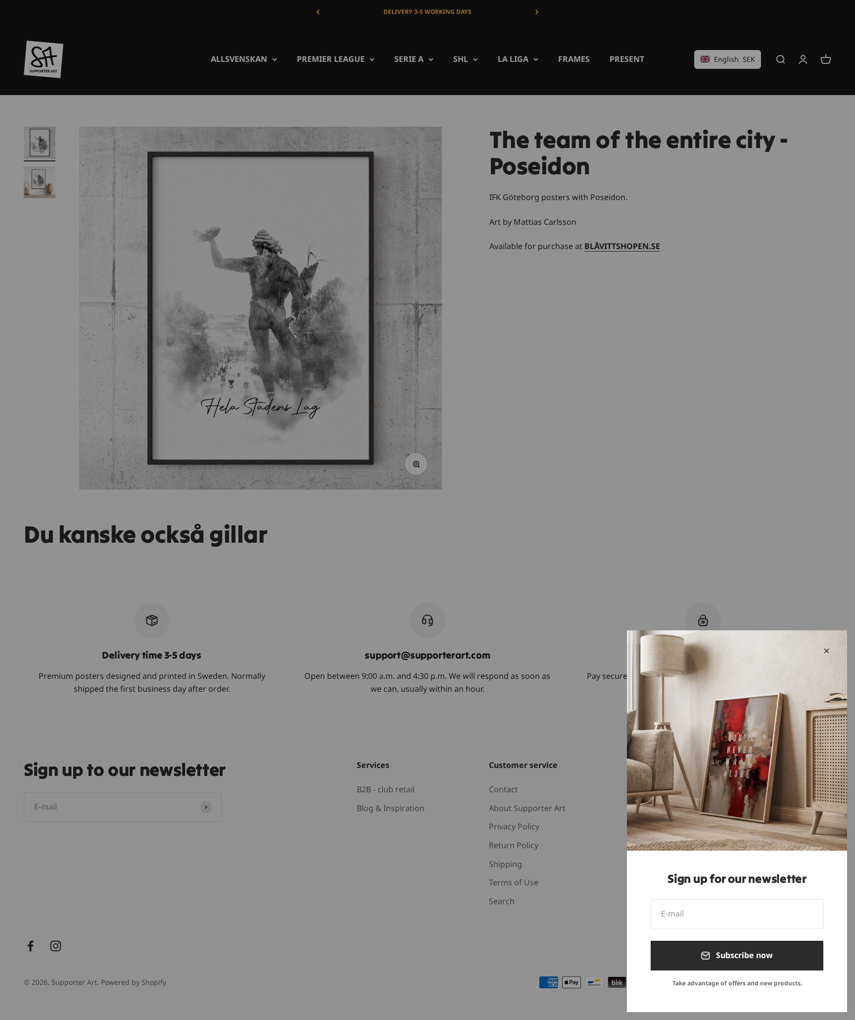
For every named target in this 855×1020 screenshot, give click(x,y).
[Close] (826, 651)
